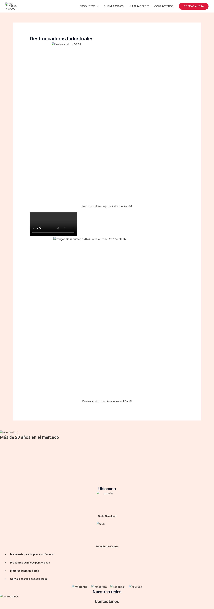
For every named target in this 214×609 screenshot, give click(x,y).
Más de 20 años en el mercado (29, 437)
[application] (97, 6)
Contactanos (107, 601)
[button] (194, 6)
